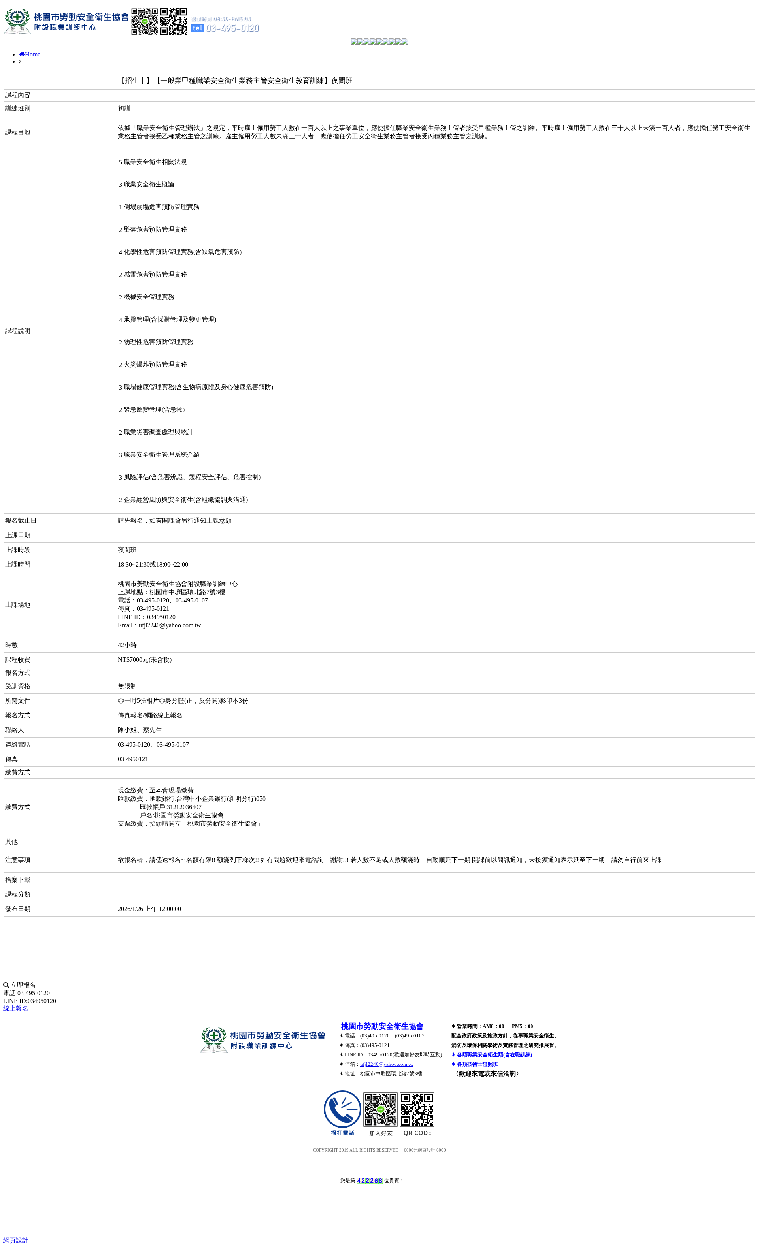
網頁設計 (15, 1240)
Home (32, 54)
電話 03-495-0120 (26, 993)
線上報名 (15, 1008)
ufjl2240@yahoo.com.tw (386, 1064)
